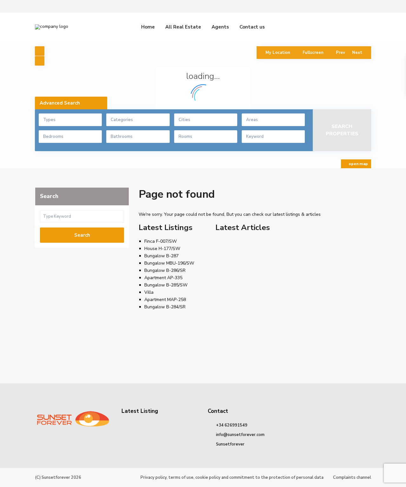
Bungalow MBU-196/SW (169, 263)
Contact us (252, 27)
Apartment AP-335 (163, 278)
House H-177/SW (162, 249)
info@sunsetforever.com (240, 435)
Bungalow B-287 (161, 256)
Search (82, 235)
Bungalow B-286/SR (165, 270)
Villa (149, 292)
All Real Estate (183, 27)
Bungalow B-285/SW (165, 285)
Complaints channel (352, 477)
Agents (220, 27)
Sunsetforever (230, 444)
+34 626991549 (231, 425)
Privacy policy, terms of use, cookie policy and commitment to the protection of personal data (232, 477)
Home (148, 27)
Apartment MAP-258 (165, 300)
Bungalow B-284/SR (165, 307)
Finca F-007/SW (160, 241)
